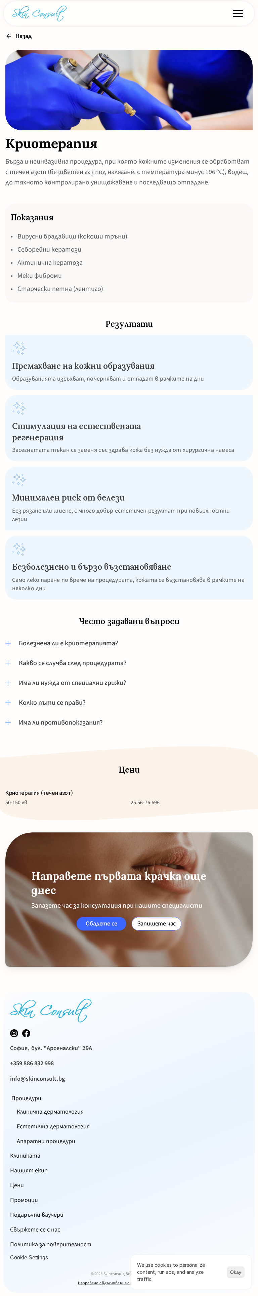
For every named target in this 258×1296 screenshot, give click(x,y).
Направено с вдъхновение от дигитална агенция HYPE (129, 1283)
